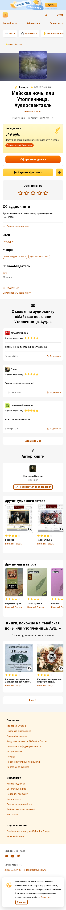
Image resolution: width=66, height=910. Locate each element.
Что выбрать (10, 23)
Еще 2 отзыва (33, 440)
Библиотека (33, 23)
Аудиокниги (31, 33)
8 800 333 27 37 (12, 870)
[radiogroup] (33, 193)
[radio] (20, 193)
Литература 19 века (15, 256)
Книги (11, 33)
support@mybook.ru (35, 870)
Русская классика (39, 256)
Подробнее (46, 897)
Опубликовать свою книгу (17, 293)
